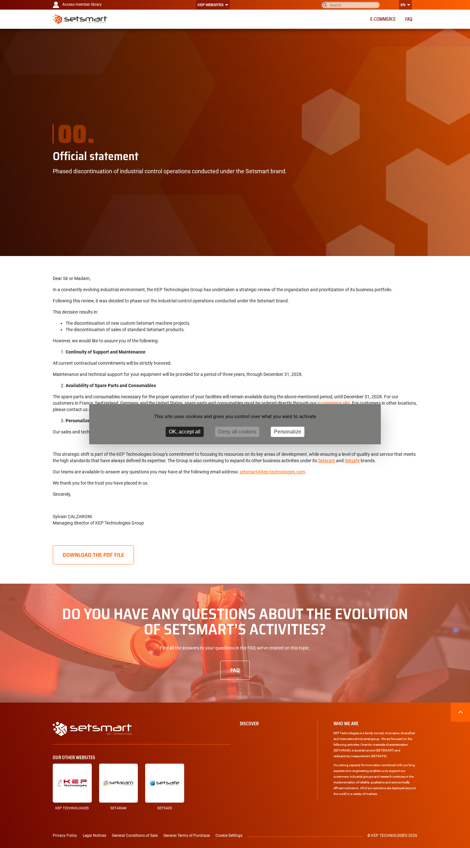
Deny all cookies (237, 431)
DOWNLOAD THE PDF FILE (93, 554)
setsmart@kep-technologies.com (272, 471)
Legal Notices (94, 835)
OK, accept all (184, 431)
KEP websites (210, 5)
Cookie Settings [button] (228, 835)
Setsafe (352, 460)
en (403, 5)
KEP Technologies (72, 808)
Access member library (82, 4)
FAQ (235, 670)
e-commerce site (333, 403)
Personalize (287, 431)
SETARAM (118, 808)
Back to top (460, 712)
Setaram (326, 460)
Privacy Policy (65, 835)
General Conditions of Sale (135, 835)
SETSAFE (164, 808)
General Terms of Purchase (186, 835)
